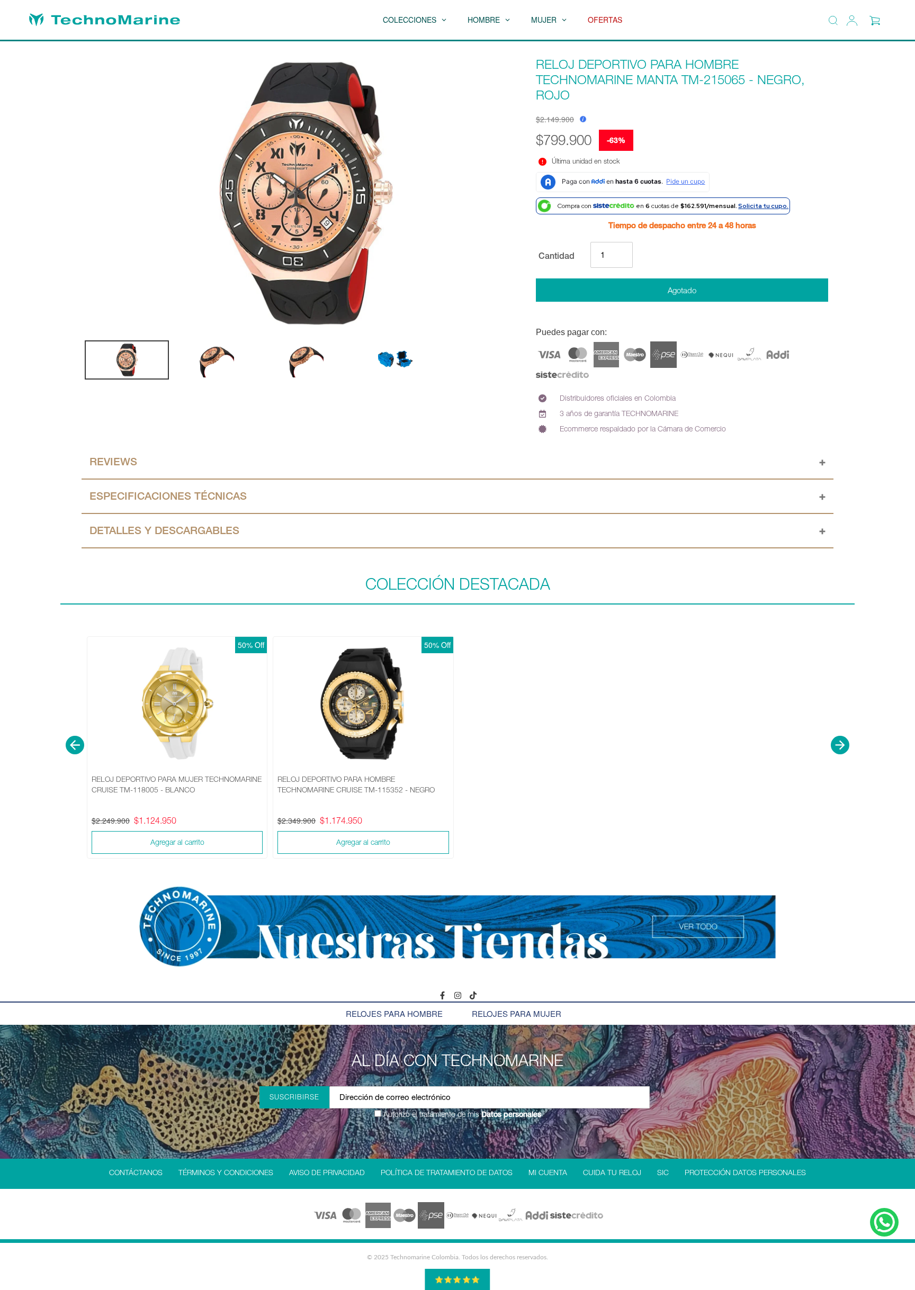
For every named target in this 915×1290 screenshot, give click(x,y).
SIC (663, 1172)
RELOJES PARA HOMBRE (394, 1013)
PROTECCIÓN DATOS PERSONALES (745, 1172)
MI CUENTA (547, 1172)
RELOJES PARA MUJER (516, 1013)
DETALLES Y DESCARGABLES (164, 530)
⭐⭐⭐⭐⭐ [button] (457, 1279)
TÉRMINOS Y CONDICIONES (225, 1172)
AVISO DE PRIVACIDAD (327, 1172)
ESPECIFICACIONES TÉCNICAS (168, 496)
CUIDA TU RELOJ (612, 1172)
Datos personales (510, 1114)
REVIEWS (113, 461)
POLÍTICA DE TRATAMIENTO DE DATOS (447, 1172)
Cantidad (557, 255)
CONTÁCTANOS (136, 1172)
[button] (75, 745)
